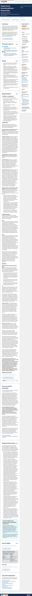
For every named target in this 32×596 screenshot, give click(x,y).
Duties (16, 17)
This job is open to (10, 17)
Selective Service (4, 586)
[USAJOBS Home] (4, 2)
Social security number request (7, 588)
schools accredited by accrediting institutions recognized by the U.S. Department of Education (10, 531)
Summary (3, 17)
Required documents (15, 19)
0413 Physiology (24, 77)
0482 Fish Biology (24, 79)
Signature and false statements (7, 587)
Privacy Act (4, 584)
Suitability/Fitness (24, 104)
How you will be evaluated (6, 19)
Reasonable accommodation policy (7, 585)
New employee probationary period (7, 583)
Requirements (21, 17)
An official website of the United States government (8, 0)
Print (22, 7)
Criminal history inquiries (6, 580)
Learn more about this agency (7, 38)
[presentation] (26, 37)
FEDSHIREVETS (5, 507)
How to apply (23, 19)
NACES (13, 478)
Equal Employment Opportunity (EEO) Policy (9, 581)
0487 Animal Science (25, 80)
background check (25, 99)
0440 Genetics (24, 78)
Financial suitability (5, 582)
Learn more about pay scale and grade (25, 59)
